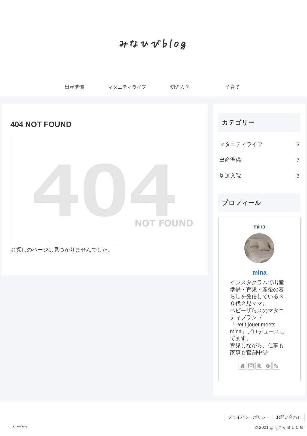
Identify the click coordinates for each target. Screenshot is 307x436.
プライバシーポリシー (249, 417)
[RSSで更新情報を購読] (276, 366)
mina (259, 272)
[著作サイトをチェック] (242, 366)
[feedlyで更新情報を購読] (268, 366)
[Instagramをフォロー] (251, 366)
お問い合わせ (288, 417)
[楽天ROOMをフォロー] (259, 366)
